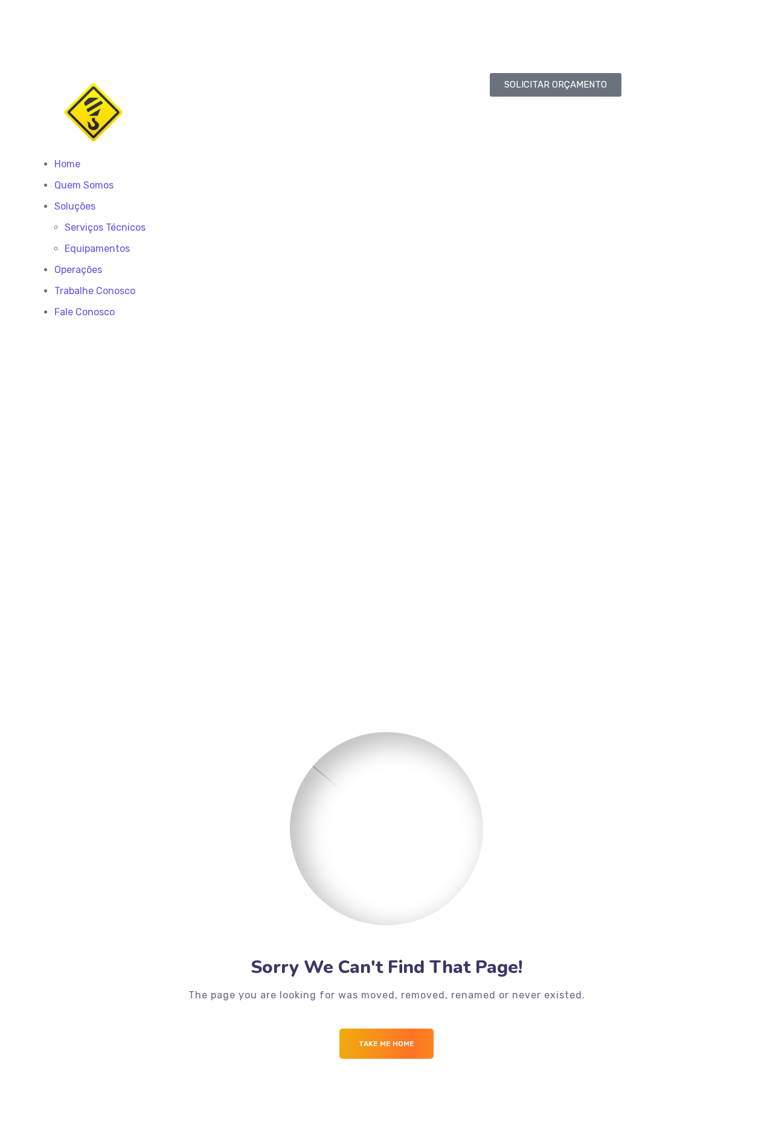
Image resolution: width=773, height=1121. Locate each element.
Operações (78, 269)
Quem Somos (84, 185)
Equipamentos (97, 248)
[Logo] (166, 81)
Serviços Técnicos (105, 227)
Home (67, 164)
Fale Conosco (84, 312)
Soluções (74, 206)
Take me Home (386, 1043)
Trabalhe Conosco (94, 291)
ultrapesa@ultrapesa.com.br (143, 30)
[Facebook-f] (408, 28)
